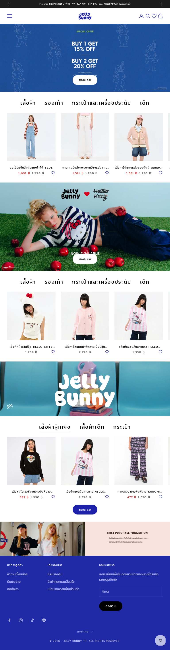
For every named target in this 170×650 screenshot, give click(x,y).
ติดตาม (111, 606)
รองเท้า (54, 103)
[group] (85, 539)
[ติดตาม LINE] (44, 620)
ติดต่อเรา (13, 589)
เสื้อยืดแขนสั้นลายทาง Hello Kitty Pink (138, 347)
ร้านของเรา (14, 581)
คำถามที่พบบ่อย (17, 574)
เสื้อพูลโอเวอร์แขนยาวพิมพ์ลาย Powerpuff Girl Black (31, 491)
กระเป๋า (122, 427)
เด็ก (145, 103)
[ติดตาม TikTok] (32, 620)
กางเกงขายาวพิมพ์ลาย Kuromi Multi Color (139, 491)
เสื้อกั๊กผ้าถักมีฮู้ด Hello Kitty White (31, 347)
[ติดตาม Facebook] (9, 620)
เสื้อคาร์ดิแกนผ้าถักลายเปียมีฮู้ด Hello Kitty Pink (85, 347)
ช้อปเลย (85, 80)
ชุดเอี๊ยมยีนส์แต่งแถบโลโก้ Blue (31, 167)
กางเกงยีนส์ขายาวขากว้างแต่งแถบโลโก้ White (85, 167)
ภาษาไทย (82, 632)
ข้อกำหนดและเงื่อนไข (61, 581)
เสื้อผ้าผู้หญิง (55, 427)
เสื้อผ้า (28, 103)
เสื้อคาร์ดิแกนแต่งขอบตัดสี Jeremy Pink (138, 167)
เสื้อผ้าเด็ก (92, 427)
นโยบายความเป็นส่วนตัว (63, 589)
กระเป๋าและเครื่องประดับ (101, 103)
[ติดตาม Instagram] (21, 620)
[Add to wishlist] (53, 172)
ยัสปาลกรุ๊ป (55, 574)
